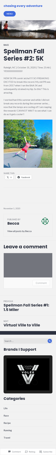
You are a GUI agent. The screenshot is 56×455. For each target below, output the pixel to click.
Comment (41, 282)
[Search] (49, 341)
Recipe (7, 422)
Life (5, 408)
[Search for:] (28, 340)
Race (6, 45)
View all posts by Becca (19, 231)
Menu (10, 14)
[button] (21, 382)
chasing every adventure (23, 6)
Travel (7, 437)
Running (8, 430)
